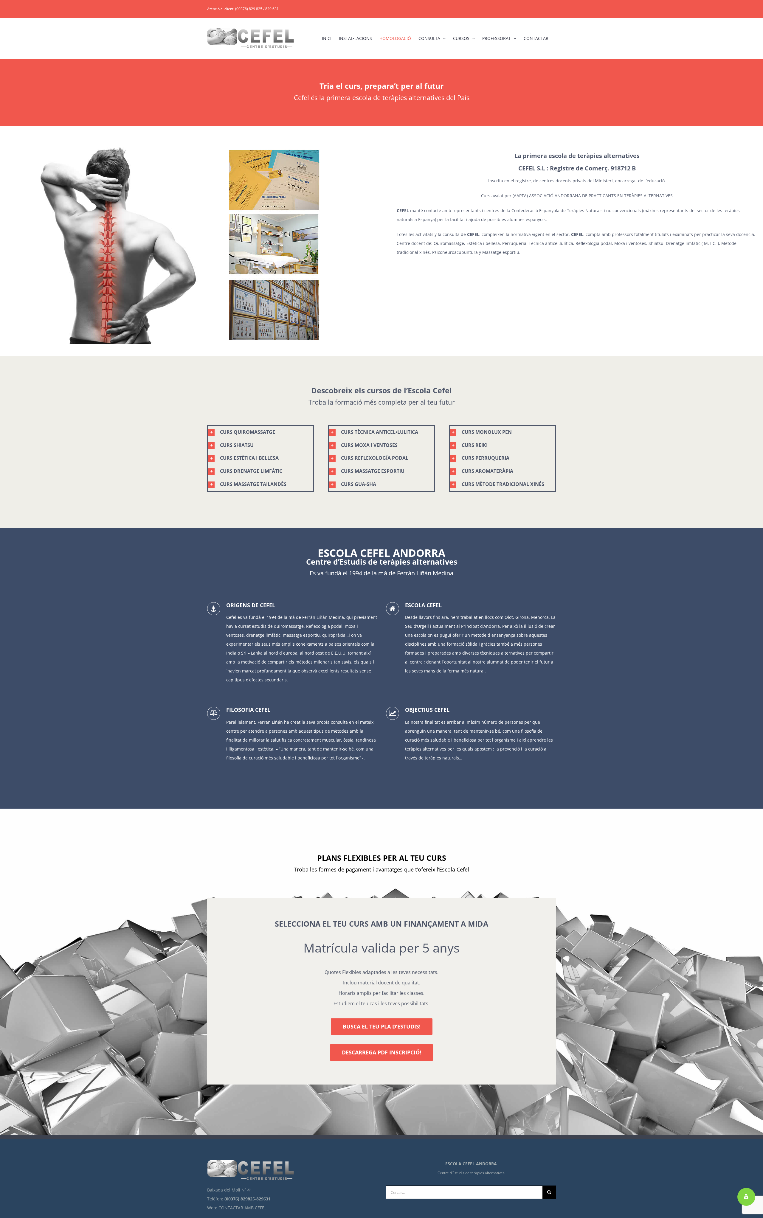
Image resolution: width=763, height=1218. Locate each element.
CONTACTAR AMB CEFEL (242, 1208)
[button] (260, 432)
